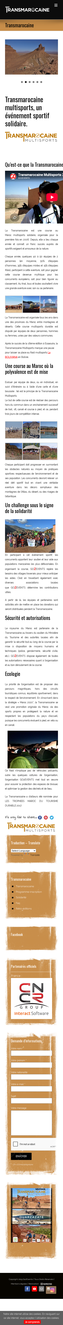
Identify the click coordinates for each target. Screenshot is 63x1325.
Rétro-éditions (24, 908)
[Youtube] (34, 1288)
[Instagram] (51, 1290)
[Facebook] (27, 1288)
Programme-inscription (29, 891)
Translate (35, 855)
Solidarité (21, 897)
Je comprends (32, 1322)
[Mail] (41, 1288)
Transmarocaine (25, 886)
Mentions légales (19, 1284)
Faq (18, 903)
